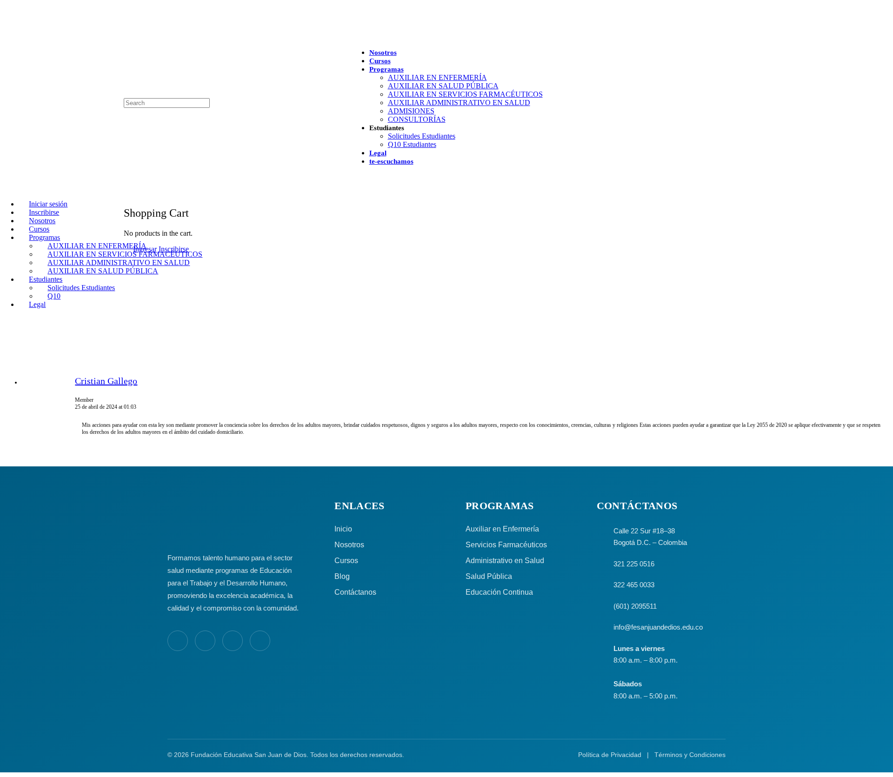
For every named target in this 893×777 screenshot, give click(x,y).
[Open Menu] (5, 53)
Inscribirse (174, 249)
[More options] (351, 177)
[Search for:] (167, 102)
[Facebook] (177, 641)
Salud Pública (489, 576)
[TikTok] (260, 641)
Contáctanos (355, 592)
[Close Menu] (5, 188)
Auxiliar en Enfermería (502, 529)
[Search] (5, 94)
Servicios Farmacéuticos (506, 545)
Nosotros (349, 545)
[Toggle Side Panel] (129, 4)
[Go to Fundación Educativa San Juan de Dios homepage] (446, 24)
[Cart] (129, 193)
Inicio (343, 529)
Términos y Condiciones (690, 754)
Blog (342, 576)
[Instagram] (205, 641)
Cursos (346, 560)
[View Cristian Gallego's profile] (48, 395)
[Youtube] (232, 641)
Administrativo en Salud (505, 560)
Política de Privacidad (609, 754)
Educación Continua (499, 592)
